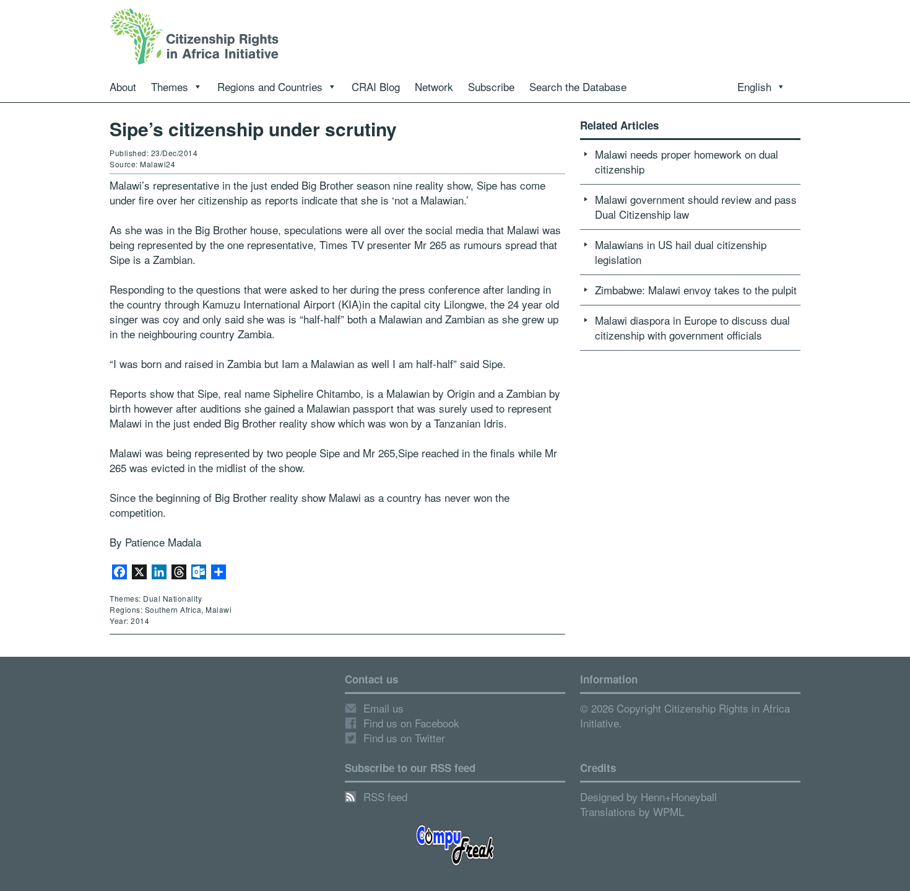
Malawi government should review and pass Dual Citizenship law (696, 206)
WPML (668, 811)
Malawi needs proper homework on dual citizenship (686, 161)
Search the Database (577, 86)
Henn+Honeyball (679, 796)
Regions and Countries (270, 86)
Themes (169, 86)
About (123, 86)
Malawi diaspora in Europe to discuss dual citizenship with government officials (692, 327)
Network (434, 86)
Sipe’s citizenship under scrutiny (253, 128)
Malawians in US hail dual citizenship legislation (680, 252)
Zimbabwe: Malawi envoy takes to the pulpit (696, 289)
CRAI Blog (376, 86)
